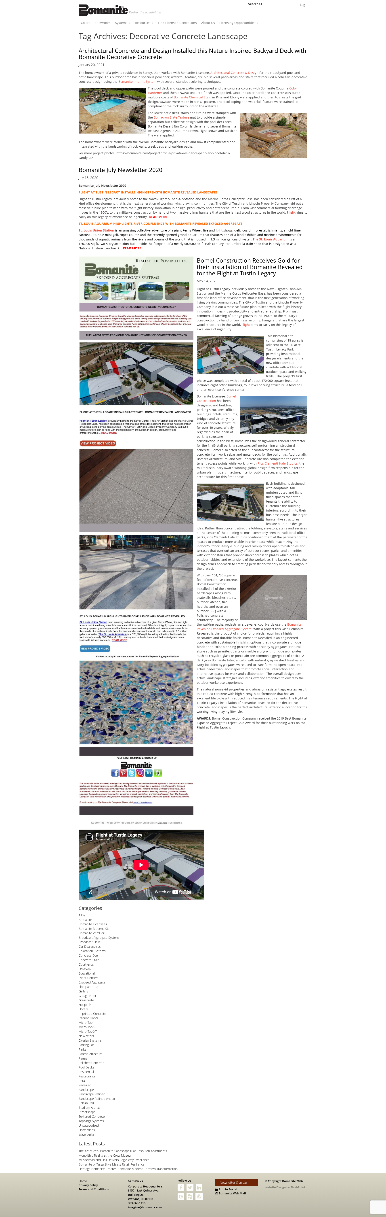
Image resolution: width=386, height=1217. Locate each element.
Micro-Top (85, 1022)
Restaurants (87, 1076)
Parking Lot (86, 1045)
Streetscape (87, 1112)
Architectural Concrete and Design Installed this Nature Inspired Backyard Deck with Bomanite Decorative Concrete (192, 54)
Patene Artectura (90, 1054)
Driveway (85, 969)
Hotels (83, 1009)
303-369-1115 (136, 1203)
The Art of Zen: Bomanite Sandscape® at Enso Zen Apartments (123, 1151)
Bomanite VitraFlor (91, 933)
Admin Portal (227, 1189)
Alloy (82, 915)
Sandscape (86, 1089)
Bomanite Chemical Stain (192, 97)
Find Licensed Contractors (177, 23)
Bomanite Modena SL (94, 928)
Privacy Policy (88, 1185)
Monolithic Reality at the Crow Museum (106, 1155)
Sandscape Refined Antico (97, 1098)
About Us (208, 23)
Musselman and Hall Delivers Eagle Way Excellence (114, 1160)
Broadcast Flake (90, 942)
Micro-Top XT (88, 1031)
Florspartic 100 (89, 987)
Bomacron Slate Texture (171, 117)
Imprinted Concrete (92, 1013)
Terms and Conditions (94, 1189)
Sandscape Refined (92, 1094)
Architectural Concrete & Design (234, 72)
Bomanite (85, 920)
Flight (246, 325)
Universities (87, 1130)
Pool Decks (86, 1067)
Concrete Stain (89, 960)
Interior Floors (88, 1018)
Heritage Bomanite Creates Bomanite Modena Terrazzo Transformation (128, 1169)
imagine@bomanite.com (145, 1207)
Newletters (86, 1036)
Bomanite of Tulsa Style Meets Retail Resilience (112, 1164)
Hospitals (85, 1004)
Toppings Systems (91, 1121)
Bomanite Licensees (93, 924)
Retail (82, 1081)
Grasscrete (86, 1000)
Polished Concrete (91, 1063)
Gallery (83, 991)
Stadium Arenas (90, 1107)
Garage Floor (87, 996)
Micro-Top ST (88, 1027)
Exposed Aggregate (92, 982)
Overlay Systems (90, 1040)
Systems (121, 23)
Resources (143, 23)
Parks (82, 1049)
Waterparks (86, 1134)
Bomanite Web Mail (232, 1193)
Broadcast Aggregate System (99, 937)
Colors (85, 23)
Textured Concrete (92, 1116)
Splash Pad (86, 1103)
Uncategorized (89, 1125)
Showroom (103, 23)
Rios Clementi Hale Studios (278, 463)
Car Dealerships (90, 946)
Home (83, 1181)
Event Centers (89, 978)
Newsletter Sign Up (233, 1182)
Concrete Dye (88, 955)
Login (303, 4)
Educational (87, 973)
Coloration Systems (92, 951)
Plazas (83, 1058)
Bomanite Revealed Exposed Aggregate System (249, 626)
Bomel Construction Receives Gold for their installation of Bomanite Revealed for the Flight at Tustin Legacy (250, 266)
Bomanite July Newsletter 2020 (120, 170)
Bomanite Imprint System (137, 81)
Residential (86, 1072)
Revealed (85, 1085)
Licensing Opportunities (237, 23)
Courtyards (86, 964)
